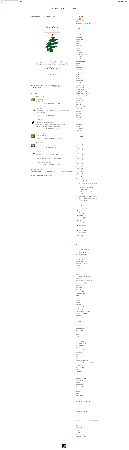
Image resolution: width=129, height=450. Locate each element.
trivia (77, 126)
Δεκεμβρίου (82, 181)
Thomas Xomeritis (80, 389)
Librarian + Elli (80, 302)
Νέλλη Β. (78, 267)
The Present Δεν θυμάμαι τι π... (87, 196)
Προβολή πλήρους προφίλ (83, 23)
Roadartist (38, 96)
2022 (79, 149)
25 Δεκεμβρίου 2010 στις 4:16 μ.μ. (48, 165)
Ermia (77, 334)
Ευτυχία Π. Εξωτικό (81, 257)
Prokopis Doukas (80, 367)
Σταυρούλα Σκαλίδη (81, 272)
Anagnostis (79, 425)
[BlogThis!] (55, 86)
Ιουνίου (81, 220)
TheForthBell (79, 387)
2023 (79, 146)
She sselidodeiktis (81, 376)
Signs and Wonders (81, 378)
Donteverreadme (80, 293)
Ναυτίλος (78, 265)
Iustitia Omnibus (80, 345)
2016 (79, 164)
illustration (78, 85)
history (77, 83)
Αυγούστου (82, 215)
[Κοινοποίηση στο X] (57, 86)
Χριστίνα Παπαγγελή (81, 283)
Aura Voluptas (79, 330)
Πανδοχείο (78, 270)
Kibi (77, 347)
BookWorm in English (81, 29)
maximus (38, 119)
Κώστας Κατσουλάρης (82, 261)
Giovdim (78, 298)
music (77, 102)
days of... (78, 65)
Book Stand (79, 427)
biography (78, 48)
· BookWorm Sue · (64, 8)
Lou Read (78, 304)
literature (78, 89)
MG (77, 358)
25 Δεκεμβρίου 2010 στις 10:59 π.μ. (49, 147)
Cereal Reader (80, 291)
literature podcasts (81, 96)
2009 (79, 236)
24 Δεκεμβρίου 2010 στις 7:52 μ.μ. (48, 104)
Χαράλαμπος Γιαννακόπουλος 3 (84, 280)
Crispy (77, 332)
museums (78, 100)
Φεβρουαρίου (83, 230)
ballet (77, 43)
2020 (79, 154)
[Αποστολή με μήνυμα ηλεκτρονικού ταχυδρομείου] (53, 86)
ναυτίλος (38, 142)
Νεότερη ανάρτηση (36, 171)
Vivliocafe (78, 315)
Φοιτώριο (78, 278)
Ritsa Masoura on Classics (83, 311)
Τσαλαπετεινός (40, 133)
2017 (79, 161)
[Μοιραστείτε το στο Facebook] (59, 86)
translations (79, 124)
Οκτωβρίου (82, 210)
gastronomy (79, 80)
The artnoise (79, 382)
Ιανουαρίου (82, 233)
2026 (79, 139)
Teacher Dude (79, 380)
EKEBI (77, 296)
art (76, 41)
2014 (79, 169)
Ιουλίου (81, 218)
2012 (79, 174)
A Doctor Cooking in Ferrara (83, 326)
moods (39, 87)
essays (77, 74)
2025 (79, 141)
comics (77, 59)
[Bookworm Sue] (76, 244)
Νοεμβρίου (82, 208)
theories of (78, 122)
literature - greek (80, 91)
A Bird (77, 324)
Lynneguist (79, 352)
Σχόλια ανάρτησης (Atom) (45, 175)
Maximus (78, 356)
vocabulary (79, 128)
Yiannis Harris (79, 395)
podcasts (78, 109)
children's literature (81, 54)
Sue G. (38, 108)
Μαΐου (81, 223)
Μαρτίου (81, 228)
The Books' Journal (81, 436)
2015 (79, 166)
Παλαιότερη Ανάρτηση (67, 171)
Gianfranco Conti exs (81, 343)
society (77, 117)
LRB (77, 434)
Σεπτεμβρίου (82, 213)
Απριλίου (81, 225)
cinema (78, 57)
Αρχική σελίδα (51, 171)
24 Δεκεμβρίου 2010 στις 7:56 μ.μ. (48, 115)
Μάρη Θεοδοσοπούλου (82, 263)
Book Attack (79, 287)
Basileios (78, 285)
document (78, 67)
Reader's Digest (80, 309)
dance (77, 63)
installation (79, 87)
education (78, 70)
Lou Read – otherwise (82, 307)
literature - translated (81, 93)
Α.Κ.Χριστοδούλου (81, 252)
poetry (77, 111)
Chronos (78, 432)
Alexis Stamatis (80, 328)
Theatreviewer (79, 384)
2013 (79, 171)
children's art (79, 52)
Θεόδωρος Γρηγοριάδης (82, 259)
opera (77, 104)
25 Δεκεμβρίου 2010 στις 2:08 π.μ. (48, 138)
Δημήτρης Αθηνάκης (81, 254)
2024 (79, 144)
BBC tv (77, 46)
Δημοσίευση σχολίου (36, 169)
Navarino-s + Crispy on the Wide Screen (87, 363)
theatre (77, 120)
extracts (78, 78)
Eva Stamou (79, 337)
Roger (77, 374)
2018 (79, 159)
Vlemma (78, 391)
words (77, 130)
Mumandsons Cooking (82, 360)
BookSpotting (79, 289)
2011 (79, 176)
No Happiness (79, 365)
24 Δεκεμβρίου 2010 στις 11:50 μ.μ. (49, 128)
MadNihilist (79, 354)
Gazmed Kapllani (80, 341)
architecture (79, 39)
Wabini (77, 393)
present (78, 113)
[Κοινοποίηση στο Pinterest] (61, 86)
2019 (79, 156)
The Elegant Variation (81, 313)
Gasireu (78, 339)
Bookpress (78, 430)
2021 (79, 151)
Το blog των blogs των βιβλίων (84, 276)
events (77, 76)
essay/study (79, 72)
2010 (79, 178)
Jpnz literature (79, 300)
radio (77, 115)
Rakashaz (78, 369)
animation (78, 37)
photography (79, 107)
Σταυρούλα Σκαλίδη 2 (81, 274)
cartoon (78, 50)
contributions (79, 61)
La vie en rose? (80, 350)
